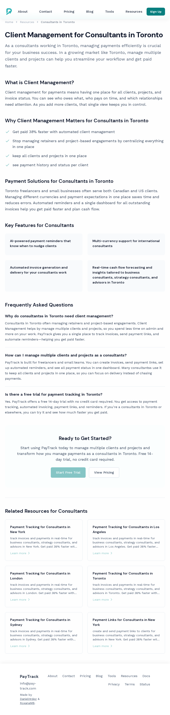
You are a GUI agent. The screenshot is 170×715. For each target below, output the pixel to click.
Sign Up (156, 11)
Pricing (69, 11)
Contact (45, 11)
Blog (90, 11)
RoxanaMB (27, 703)
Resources (133, 11)
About (23, 11)
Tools (109, 11)
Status (145, 684)
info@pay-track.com (28, 685)
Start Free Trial (68, 472)
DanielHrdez (28, 698)
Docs (146, 676)
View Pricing (104, 472)
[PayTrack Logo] (10, 11)
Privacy (114, 684)
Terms (130, 684)
